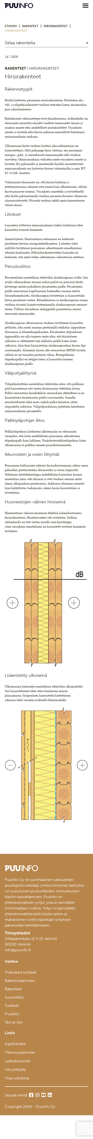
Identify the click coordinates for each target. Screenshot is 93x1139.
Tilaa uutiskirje (17, 1078)
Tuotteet (12, 1005)
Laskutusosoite (17, 1061)
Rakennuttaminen (20, 980)
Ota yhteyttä (15, 1069)
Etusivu (11, 26)
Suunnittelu (14, 997)
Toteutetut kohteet (20, 972)
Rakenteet (13, 989)
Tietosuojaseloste (20, 1052)
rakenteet (30, 26)
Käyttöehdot (15, 1044)
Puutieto (12, 1014)
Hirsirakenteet (55, 26)
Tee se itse (13, 1022)
